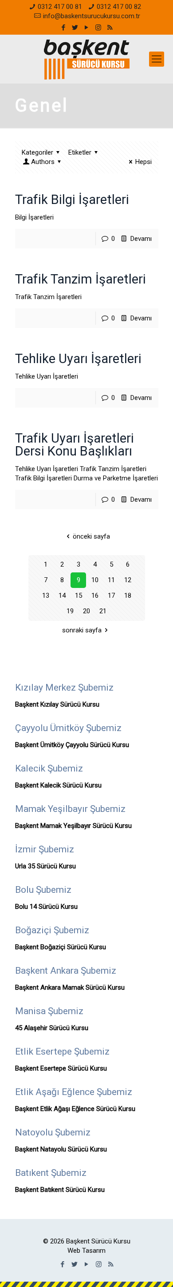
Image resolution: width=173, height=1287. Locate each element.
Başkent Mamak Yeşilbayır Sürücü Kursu (73, 826)
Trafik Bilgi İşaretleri (72, 199)
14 (62, 596)
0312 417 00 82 (119, 7)
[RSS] (109, 28)
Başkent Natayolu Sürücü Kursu (61, 1149)
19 (70, 611)
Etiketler (79, 152)
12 (127, 580)
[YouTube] (86, 28)
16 (94, 596)
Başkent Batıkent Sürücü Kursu (60, 1190)
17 (111, 596)
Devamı (141, 239)
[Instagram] (98, 28)
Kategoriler (37, 152)
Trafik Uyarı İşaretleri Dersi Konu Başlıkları (74, 445)
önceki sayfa (91, 536)
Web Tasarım (86, 1251)
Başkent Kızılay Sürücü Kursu (57, 704)
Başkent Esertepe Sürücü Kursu (61, 1068)
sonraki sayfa (82, 630)
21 (102, 611)
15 (78, 596)
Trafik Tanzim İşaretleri (80, 279)
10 (94, 580)
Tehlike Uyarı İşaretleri (78, 358)
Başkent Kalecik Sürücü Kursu (58, 785)
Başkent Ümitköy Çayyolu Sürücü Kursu (72, 745)
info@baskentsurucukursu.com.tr (91, 16)
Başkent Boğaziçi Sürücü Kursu (60, 947)
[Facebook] (63, 28)
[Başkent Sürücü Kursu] (86, 59)
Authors (43, 162)
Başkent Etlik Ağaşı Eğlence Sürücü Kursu (75, 1109)
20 (86, 611)
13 (45, 596)
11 (111, 580)
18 (127, 596)
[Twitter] (75, 28)
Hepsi (143, 162)
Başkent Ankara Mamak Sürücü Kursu (70, 987)
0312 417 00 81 (60, 7)
